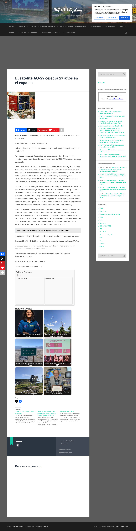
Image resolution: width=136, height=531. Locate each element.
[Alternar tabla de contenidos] (44, 275)
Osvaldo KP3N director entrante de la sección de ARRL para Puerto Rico (111, 122)
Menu (21, 26)
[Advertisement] (68, 50)
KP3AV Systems (68, 9)
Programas (103, 241)
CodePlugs (103, 211)
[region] (112, 13)
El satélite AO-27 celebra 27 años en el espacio (46, 80)
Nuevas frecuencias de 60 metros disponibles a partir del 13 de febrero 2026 (113, 155)
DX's (101, 220)
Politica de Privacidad (51, 33)
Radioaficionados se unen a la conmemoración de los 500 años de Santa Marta (113, 176)
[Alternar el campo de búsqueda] (126, 33)
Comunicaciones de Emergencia (110, 214)
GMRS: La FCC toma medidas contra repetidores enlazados (111, 112)
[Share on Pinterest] (2, 263)
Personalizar (99, 17)
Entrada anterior (66, 449)
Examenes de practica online (103, 26)
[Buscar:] (112, 74)
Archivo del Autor (17, 445)
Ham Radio (64, 444)
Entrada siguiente (66, 452)
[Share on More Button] (61, 130)
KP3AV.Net (101, 83)
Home (11, 26)
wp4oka (102, 174)
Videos (102, 247)
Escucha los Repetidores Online (73, 26)
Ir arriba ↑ (125, 526)
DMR (101, 217)
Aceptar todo (124, 17)
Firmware (102, 223)
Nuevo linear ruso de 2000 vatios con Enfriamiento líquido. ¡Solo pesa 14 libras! (113, 195)
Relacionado (50, 278)
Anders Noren (114, 526)
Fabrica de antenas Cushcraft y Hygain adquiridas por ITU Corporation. (111, 141)
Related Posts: (22, 278)
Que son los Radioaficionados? (42, 26)
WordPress (43, 526)
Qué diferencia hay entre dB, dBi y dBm (111, 126)
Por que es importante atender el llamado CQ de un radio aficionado (112, 136)
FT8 (101, 229)
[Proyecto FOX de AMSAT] (71, 416)
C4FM (101, 208)
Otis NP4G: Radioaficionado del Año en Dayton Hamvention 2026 (112, 146)
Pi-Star (122, 26)
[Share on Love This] (2, 268)
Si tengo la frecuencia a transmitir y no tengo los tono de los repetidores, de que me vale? (113, 169)
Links (11, 33)
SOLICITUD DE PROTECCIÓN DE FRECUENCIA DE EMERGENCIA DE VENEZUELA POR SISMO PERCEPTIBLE (112, 131)
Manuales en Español (106, 235)
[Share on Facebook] (2, 254)
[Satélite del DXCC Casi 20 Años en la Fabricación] (26, 417)
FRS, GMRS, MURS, (105, 226)
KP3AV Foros (70, 33)
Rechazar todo (112, 17)
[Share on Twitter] (2, 258)
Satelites (102, 244)
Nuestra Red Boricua (29, 33)
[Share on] (2, 277)
